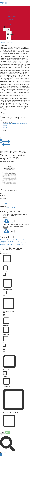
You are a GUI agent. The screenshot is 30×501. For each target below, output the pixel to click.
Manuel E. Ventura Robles (9, 208)
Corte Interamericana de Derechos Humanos (14, 200)
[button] (1, 141)
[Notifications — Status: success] (4, 27)
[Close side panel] (0, 138)
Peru (6, 203)
